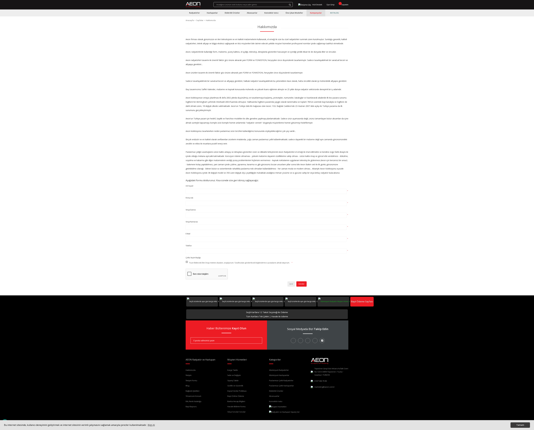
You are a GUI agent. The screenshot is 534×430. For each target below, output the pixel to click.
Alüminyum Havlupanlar (279, 375)
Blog (187, 385)
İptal (291, 284)
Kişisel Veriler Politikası (237, 391)
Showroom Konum (193, 396)
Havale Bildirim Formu (236, 406)
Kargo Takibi (232, 370)
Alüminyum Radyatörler (279, 370)
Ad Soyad (189, 186)
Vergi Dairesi (191, 210)
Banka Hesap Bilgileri (236, 401)
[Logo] (193, 4)
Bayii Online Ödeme (235, 396)
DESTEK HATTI (354, 301)
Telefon (189, 245)
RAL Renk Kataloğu (193, 401)
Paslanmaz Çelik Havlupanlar (281, 385)
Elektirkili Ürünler (276, 391)
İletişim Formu (191, 380)
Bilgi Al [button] (151, 425)
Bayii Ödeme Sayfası (362, 301)
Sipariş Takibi (232, 380)
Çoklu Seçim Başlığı (193, 257)
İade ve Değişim (234, 375)
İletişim (188, 375)
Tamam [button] (520, 425)
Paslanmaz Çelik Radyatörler (281, 380)
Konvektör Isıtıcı (275, 401)
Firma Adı (189, 198)
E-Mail (188, 234)
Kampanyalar (316, 13)
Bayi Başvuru (191, 406)
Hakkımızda (191, 370)
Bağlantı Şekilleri (192, 391)
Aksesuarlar (274, 396)
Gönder (301, 284)
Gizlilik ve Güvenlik (235, 385)
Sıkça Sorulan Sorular (236, 412)
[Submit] (258, 340)
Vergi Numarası (192, 222)
